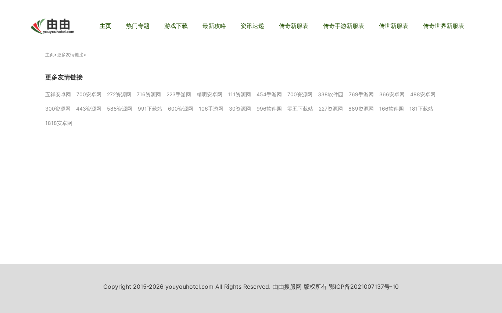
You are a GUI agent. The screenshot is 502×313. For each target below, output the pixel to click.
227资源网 (331, 108)
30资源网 (240, 108)
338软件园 (330, 94)
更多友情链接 (70, 54)
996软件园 (269, 108)
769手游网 (361, 94)
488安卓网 (422, 94)
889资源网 (361, 108)
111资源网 (239, 94)
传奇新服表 (293, 25)
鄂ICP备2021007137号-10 (364, 286)
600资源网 (180, 108)
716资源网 (149, 94)
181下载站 (421, 108)
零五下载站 (300, 108)
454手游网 (269, 94)
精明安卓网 (209, 94)
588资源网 (119, 108)
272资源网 (119, 94)
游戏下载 (176, 25)
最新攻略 (214, 25)
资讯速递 (252, 25)
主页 (105, 25)
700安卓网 (88, 94)
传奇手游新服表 (343, 25)
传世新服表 (393, 25)
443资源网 (88, 108)
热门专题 (138, 25)
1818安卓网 (58, 123)
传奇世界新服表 (443, 25)
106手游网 (211, 108)
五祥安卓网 (58, 94)
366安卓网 (392, 94)
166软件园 (391, 108)
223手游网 (178, 94)
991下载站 (150, 108)
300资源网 (58, 108)
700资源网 (299, 94)
